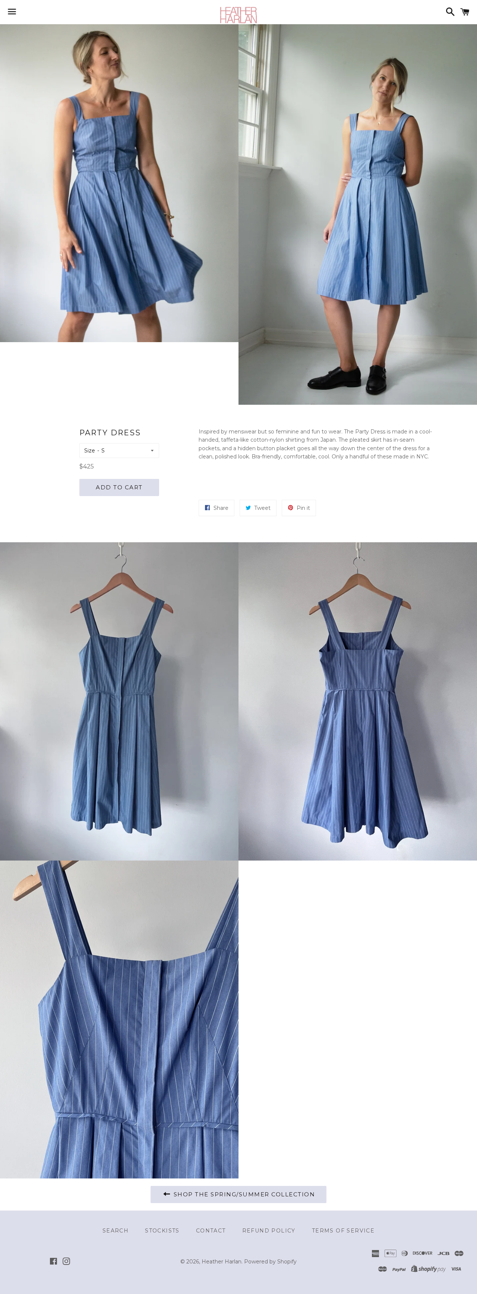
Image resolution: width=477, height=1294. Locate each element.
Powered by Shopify (270, 1261)
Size (89, 450)
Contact (211, 1230)
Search (115, 1230)
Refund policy (269, 1230)
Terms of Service (343, 1230)
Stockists (162, 1230)
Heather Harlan (221, 1261)
